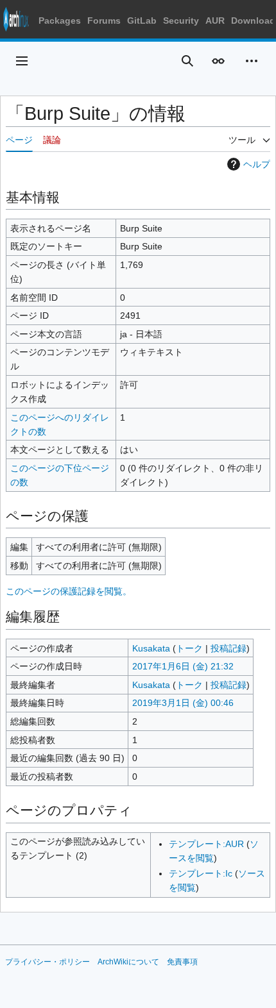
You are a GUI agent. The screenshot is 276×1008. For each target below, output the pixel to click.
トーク (189, 648)
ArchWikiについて (128, 961)
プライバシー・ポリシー (47, 961)
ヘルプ (256, 164)
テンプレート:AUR (206, 844)
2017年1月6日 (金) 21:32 (183, 666)
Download (253, 20)
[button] (22, 61)
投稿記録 (228, 648)
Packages (60, 20)
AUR (215, 20)
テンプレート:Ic (200, 873)
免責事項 (182, 961)
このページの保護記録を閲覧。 (69, 591)
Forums (104, 20)
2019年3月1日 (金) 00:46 (183, 703)
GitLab (142, 20)
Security (181, 20)
